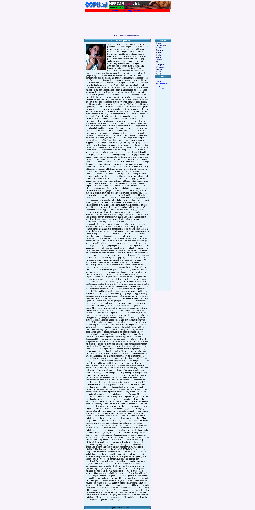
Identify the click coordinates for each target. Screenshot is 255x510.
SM (157, 62)
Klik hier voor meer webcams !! (127, 36)
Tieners (159, 60)
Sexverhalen (161, 45)
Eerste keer (160, 50)
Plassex (159, 57)
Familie (159, 69)
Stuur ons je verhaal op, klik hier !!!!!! (127, 10)
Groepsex (160, 64)
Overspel (160, 67)
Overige (159, 74)
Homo (158, 52)
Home (158, 43)
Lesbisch (159, 55)
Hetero (159, 48)
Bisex (158, 72)
